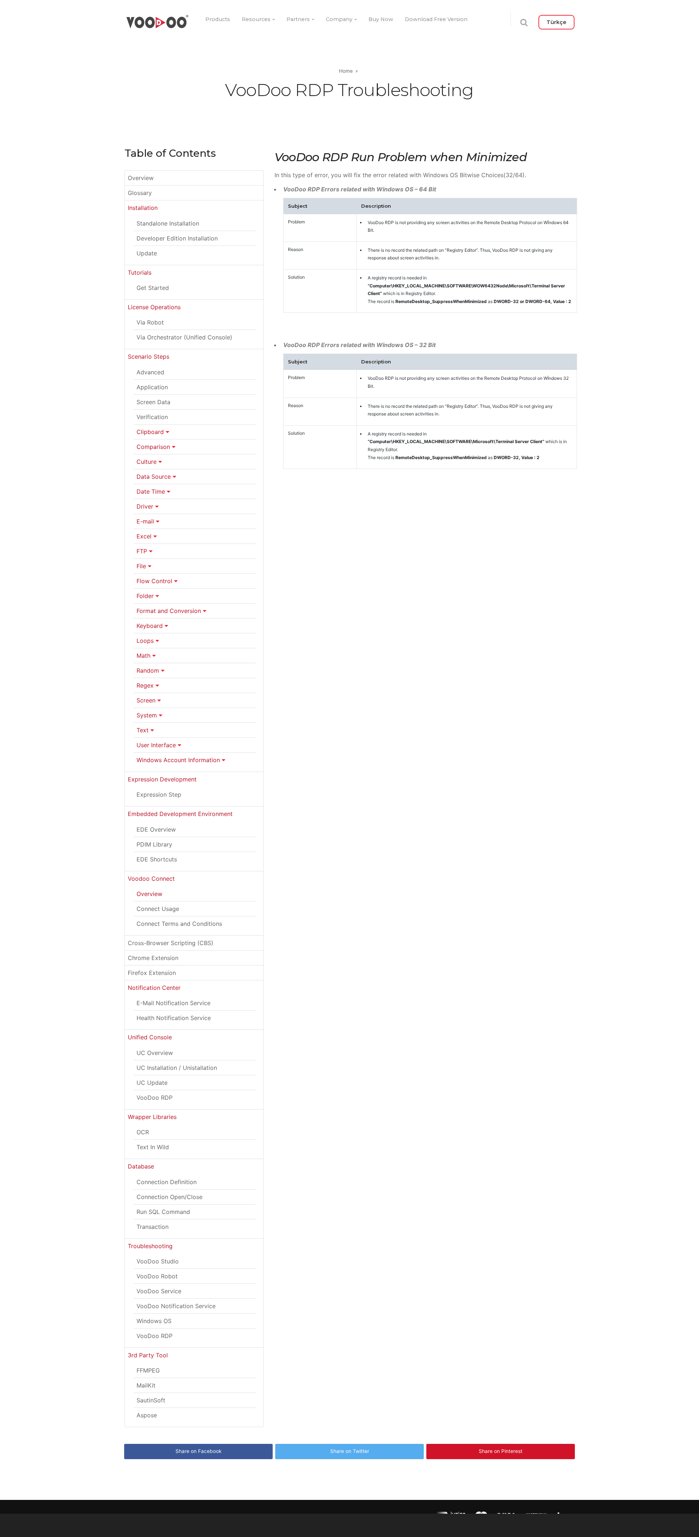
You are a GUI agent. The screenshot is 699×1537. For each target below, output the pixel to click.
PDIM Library (154, 844)
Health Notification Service (174, 1018)
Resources (256, 19)
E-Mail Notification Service (173, 1003)
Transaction (153, 1226)
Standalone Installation (168, 223)
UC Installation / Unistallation (177, 1067)
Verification (152, 417)
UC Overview (155, 1052)
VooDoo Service (159, 1291)
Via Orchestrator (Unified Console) (184, 337)
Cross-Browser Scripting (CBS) (170, 943)
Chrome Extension (153, 957)
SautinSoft (151, 1400)
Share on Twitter (349, 1451)
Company (339, 19)
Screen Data (153, 402)
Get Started (153, 287)
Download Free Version (436, 19)
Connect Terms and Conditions (179, 923)
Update (147, 253)
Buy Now (380, 19)
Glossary (140, 192)
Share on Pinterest (500, 1451)
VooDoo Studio (158, 1261)
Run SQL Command (163, 1211)
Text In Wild (153, 1147)
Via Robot (150, 322)
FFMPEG (148, 1370)
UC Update (152, 1082)
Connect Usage (158, 908)
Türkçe (556, 22)
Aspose (147, 1415)
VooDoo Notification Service (176, 1306)
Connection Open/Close (169, 1196)
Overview (141, 178)
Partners (298, 19)
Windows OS (154, 1321)
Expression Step (159, 794)
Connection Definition (167, 1182)
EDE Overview (156, 829)
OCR (143, 1132)
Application (152, 387)
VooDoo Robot (157, 1276)
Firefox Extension (152, 972)
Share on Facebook (198, 1451)
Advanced (150, 372)
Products (217, 19)
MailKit (146, 1385)
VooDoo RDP (155, 1097)
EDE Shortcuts (157, 859)
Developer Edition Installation (177, 238)
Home (346, 71)
